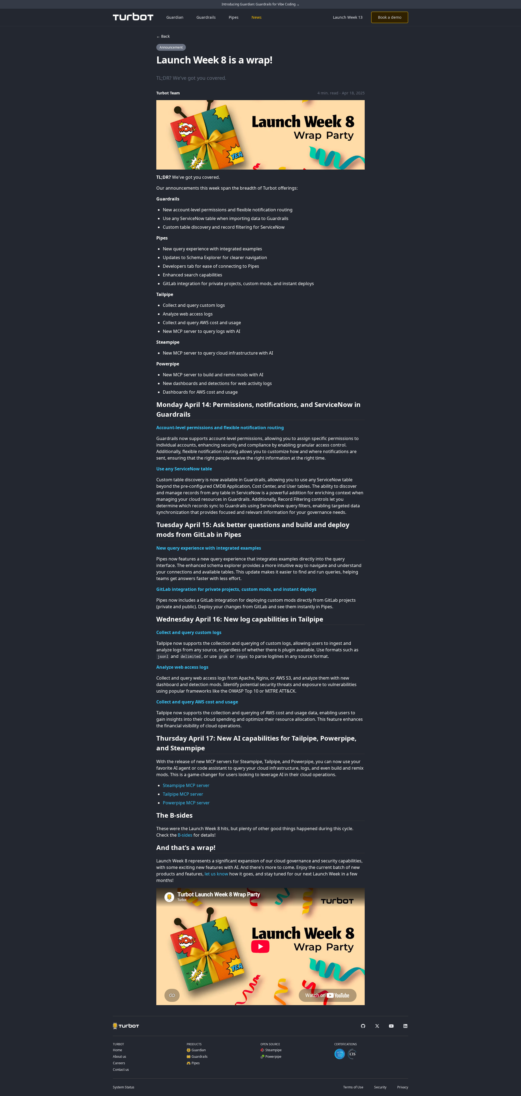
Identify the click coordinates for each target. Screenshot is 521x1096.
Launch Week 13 (348, 17)
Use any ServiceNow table (184, 469)
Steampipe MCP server (186, 785)
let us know (216, 874)
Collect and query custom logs (188, 632)
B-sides (185, 835)
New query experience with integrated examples (208, 548)
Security (380, 1087)
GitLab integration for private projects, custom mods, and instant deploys (236, 589)
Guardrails (206, 17)
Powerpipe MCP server (186, 803)
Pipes (234, 17)
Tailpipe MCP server (183, 794)
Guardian (174, 17)
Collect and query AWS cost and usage (197, 702)
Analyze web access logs (182, 667)
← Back (163, 36)
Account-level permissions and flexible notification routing (220, 428)
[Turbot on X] (377, 1026)
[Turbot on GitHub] (363, 1026)
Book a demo (389, 17)
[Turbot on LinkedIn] (405, 1026)
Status (123, 1087)
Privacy (402, 1087)
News (257, 17)
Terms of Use (353, 1087)
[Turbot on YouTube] (391, 1026)
